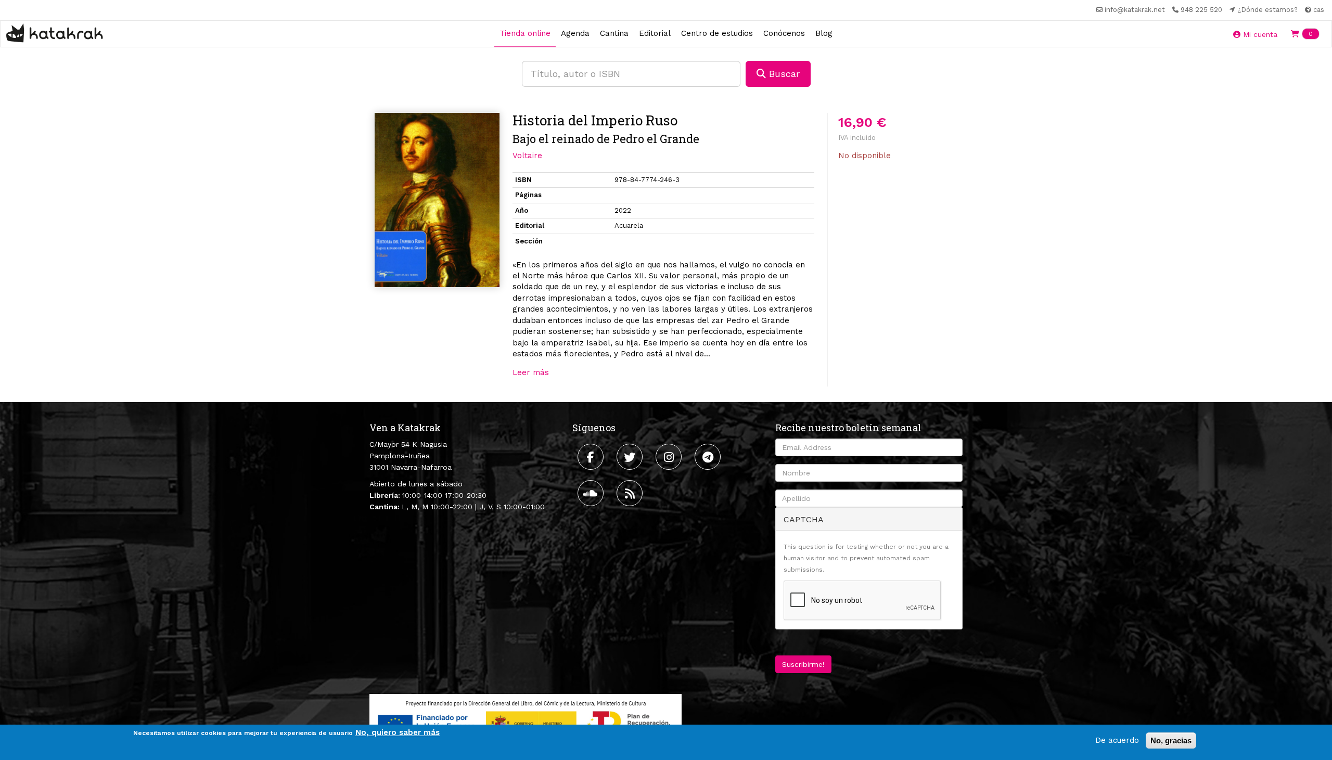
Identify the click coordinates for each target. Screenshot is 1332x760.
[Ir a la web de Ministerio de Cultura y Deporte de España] (525, 721)
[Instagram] (670, 457)
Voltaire (527, 155)
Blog (823, 33)
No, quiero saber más (397, 732)
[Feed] (631, 493)
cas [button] (1317, 10)
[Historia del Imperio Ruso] (437, 200)
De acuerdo (1117, 740)
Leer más (531, 372)
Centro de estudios (717, 33)
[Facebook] (592, 457)
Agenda (575, 33)
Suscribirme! (803, 664)
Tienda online (524, 33)
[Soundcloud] (592, 493)
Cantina (614, 33)
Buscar (783, 73)
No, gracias (1171, 740)
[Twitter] (631, 457)
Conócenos (784, 33)
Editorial (655, 33)
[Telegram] (709, 457)
